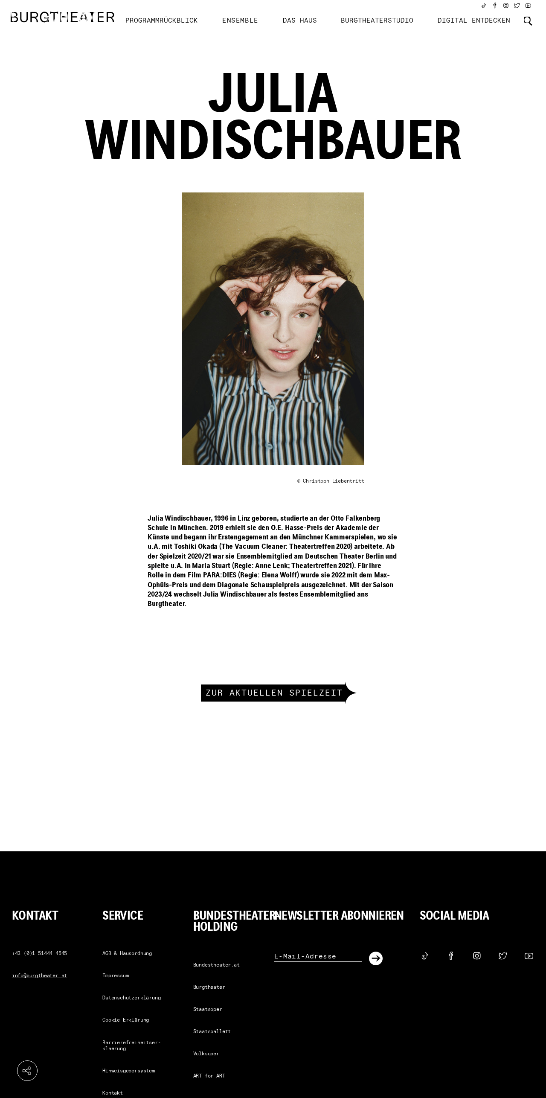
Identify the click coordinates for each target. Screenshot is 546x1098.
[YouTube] (528, 5)
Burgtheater (209, 987)
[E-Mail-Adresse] (318, 956)
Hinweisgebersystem (128, 1071)
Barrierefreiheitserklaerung (131, 1045)
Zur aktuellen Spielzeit (274, 693)
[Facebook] (494, 5)
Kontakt (112, 1093)
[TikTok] (483, 5)
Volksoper (206, 1054)
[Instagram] (505, 5)
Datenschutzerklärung (131, 998)
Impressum (115, 976)
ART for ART (209, 1076)
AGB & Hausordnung (127, 953)
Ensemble (240, 20)
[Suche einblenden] (528, 20)
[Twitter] (517, 5)
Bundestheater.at (216, 965)
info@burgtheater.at (39, 976)
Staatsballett (212, 1031)
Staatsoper (207, 1009)
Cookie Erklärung (125, 1020)
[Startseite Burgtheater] (62, 17)
